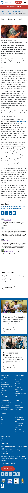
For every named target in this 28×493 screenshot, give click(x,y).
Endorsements (5, 384)
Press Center (4, 413)
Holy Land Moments (17, 11)
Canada (12, 463)
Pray (2, 419)
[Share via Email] (14, 213)
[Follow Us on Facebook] (2, 474)
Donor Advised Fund (20, 432)
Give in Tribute (19, 430)
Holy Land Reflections (7, 403)
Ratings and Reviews (6, 386)
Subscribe (8, 287)
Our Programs (4, 382)
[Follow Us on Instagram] (10, 474)
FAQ (2, 394)
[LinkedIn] (18, 474)
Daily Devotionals (7, 13)
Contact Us (4, 396)
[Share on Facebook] (2, 213)
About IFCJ (4, 378)
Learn (7, 11)
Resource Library (19, 407)
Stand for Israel (5, 407)
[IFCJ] (7, 2)
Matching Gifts (18, 425)
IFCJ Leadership (5, 380)
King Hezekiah (21, 121)
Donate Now (18, 2)
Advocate (3, 421)
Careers (3, 392)
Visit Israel (3, 424)
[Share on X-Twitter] (6, 213)
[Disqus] (14, 236)
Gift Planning (18, 427)
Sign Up (8, 329)
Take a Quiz (18, 409)
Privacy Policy (5, 463)
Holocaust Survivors (20, 378)
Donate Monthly (19, 423)
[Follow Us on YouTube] (14, 474)
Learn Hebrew (18, 405)
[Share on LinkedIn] (10, 213)
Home (2, 11)
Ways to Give (4, 443)
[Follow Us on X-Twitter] (6, 474)
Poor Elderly (18, 384)
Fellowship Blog (5, 405)
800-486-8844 (4, 453)
